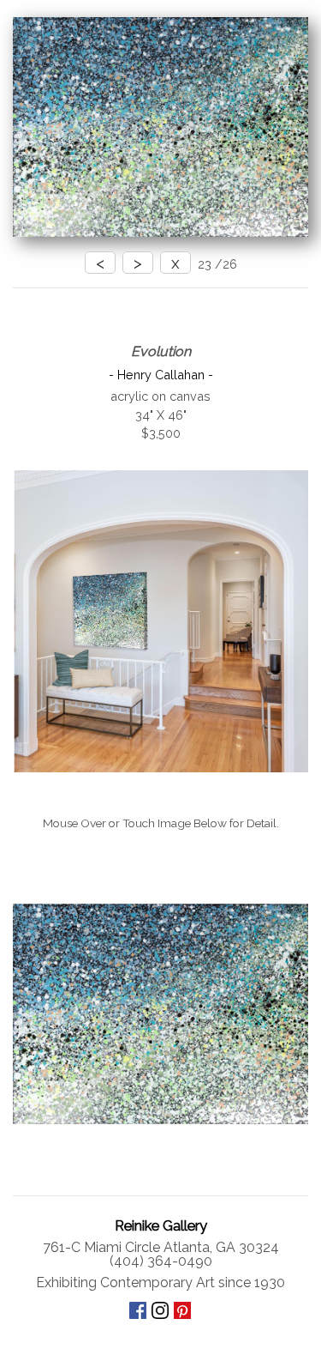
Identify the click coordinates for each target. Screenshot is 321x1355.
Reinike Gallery (161, 1225)
